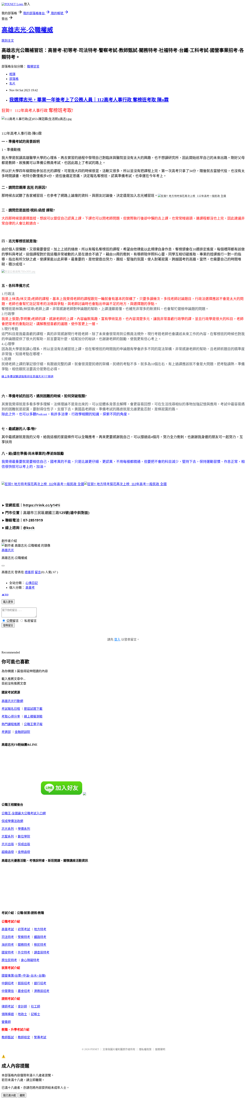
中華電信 (8, 991)
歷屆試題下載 (33, 708)
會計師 (22, 1006)
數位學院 (24, 836)
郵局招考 (24, 983)
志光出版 (8, 844)
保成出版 (24, 844)
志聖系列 (8, 836)
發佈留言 (8, 625)
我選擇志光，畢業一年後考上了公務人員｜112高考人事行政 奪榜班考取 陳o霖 (89, 99)
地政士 (22, 1014)
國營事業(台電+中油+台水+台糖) (24, 975)
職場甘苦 (33, 66)
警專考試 (40, 1037)
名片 (12, 83)
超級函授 (8, 852)
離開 (22, 1095)
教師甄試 (8, 1037)
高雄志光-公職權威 (27, 29)
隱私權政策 (145, 1049)
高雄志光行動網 (12, 701)
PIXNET (94, 1049)
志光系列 (8, 828)
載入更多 (8, 601)
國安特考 (8, 952)
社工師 (35, 1006)
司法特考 (8, 937)
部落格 (14, 78)
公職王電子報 (33, 724)
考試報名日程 (11, 708)
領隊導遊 (8, 1014)
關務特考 (24, 944)
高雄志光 (8, 550)
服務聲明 (160, 1049)
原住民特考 (9, 960)
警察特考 (24, 937)
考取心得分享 (11, 716)
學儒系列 (24, 828)
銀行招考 (40, 983)
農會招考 (24, 991)
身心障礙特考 (30, 960)
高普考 (30, 587)
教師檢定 (24, 1037)
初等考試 (24, 929)
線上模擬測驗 (33, 716)
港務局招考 (41, 991)
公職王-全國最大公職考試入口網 (24, 813)
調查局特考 (41, 952)
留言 (38, 572)
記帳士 (35, 1014)
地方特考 (40, 929)
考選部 (6, 732)
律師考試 (8, 1006)
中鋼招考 (8, 983)
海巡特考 (8, 944)
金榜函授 (24, 852)
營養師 (6, 1022)
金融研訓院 (22, 732)
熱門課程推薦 (11, 724)
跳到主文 (8, 40)
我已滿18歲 (9, 1095)
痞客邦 (29, 572)
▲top (5, 594)
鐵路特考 (40, 937)
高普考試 (8, 929)
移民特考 (40, 944)
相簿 (12, 74)
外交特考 (24, 952)
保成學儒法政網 (12, 821)
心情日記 (31, 583)
